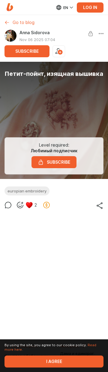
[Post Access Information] (91, 34)
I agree (54, 361)
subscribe (27, 51)
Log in (90, 7)
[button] (9, 7)
